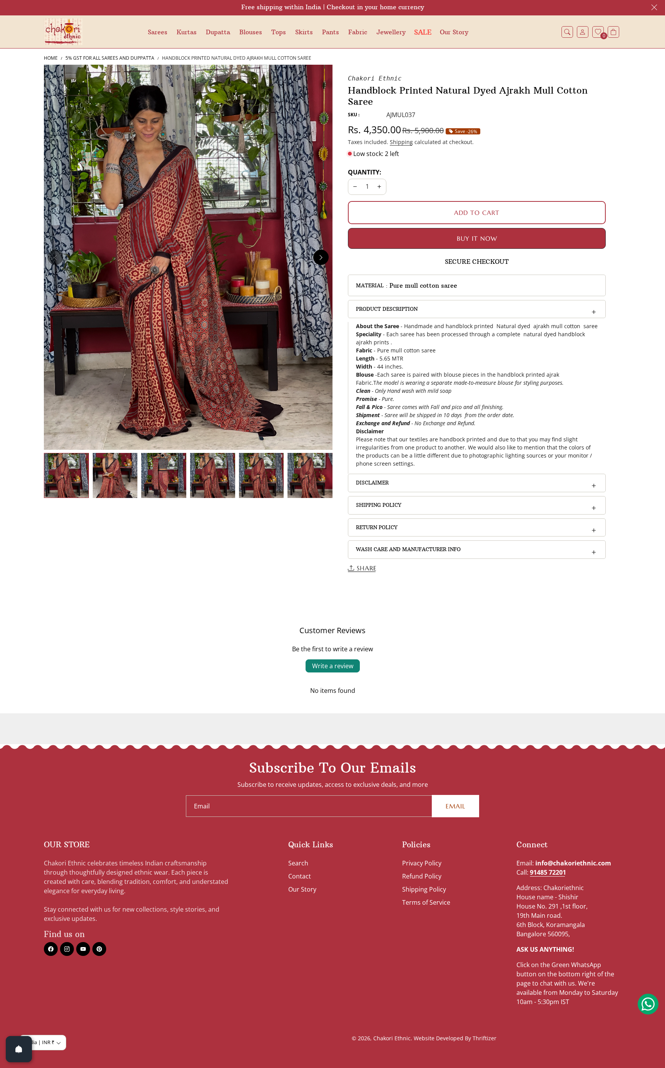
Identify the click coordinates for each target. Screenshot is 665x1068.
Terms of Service (426, 902)
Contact (299, 876)
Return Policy (377, 527)
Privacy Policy (421, 863)
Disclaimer (372, 483)
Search (298, 863)
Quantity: (364, 172)
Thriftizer (484, 1038)
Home (51, 58)
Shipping (401, 142)
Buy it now (477, 238)
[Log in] (582, 32)
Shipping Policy (378, 505)
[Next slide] (321, 257)
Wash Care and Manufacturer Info (408, 549)
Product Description (387, 309)
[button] (567, 32)
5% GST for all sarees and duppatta (109, 58)
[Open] (19, 1049)
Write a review (332, 666)
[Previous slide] (55, 257)
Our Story (302, 889)
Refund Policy (421, 876)
